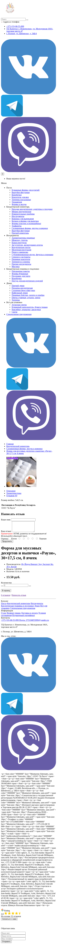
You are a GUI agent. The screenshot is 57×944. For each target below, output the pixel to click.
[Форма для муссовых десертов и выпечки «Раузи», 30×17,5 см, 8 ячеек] (21, 486)
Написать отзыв (19, 595)
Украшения (17, 202)
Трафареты (16, 226)
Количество (6, 583)
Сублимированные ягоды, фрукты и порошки (32, 254)
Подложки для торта (21, 276)
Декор (37, 606)
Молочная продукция (21, 250)
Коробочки (17, 195)
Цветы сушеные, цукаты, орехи (26, 297)
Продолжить (7, 541)
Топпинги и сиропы (21, 262)
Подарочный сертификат (23, 615)
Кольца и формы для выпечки (25, 221)
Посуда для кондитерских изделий (27, 281)
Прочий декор (18, 285)
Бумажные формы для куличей (26, 190)
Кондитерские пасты (21, 247)
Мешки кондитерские (21, 211)
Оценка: (4, 539)
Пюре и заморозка (20, 252)
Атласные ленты (19, 305)
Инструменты (18, 216)
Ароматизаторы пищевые (23, 238)
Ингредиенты (37, 603)
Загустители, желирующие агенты (27, 245)
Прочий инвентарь (20, 233)
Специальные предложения (18, 314)
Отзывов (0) (11, 496)
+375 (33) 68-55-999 (15, 26)
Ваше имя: (5, 520)
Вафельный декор (20, 293)
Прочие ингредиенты (21, 264)
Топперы (16, 300)
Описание (11, 491)
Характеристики (13, 493)
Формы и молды (19, 204)
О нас (3, 613)
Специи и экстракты (21, 257)
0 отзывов (5, 595)
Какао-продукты (19, 242)
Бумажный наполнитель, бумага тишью (30, 307)
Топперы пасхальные (21, 199)
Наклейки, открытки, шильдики (26, 309)
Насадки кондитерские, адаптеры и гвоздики (32, 209)
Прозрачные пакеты (21, 271)
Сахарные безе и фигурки (23, 290)
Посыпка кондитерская (22, 288)
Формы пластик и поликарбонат (26, 223)
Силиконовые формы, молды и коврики (30, 228)
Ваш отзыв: (6, 531)
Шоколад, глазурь (20, 240)
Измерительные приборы (23, 214)
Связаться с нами (9, 919)
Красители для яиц (20, 197)
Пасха (3, 603)
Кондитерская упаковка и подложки (17, 606)
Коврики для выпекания (23, 219)
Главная (10, 444)
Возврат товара (14, 613)
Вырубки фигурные (21, 192)
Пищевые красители (21, 259)
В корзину (6, 591)
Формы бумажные (20, 274)
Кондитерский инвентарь (17, 446)
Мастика (15, 266)
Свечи (14, 312)
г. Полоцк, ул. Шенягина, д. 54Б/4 (21, 33)
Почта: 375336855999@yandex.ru (34, 620)
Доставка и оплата (29, 613)
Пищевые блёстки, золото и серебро (28, 295)
